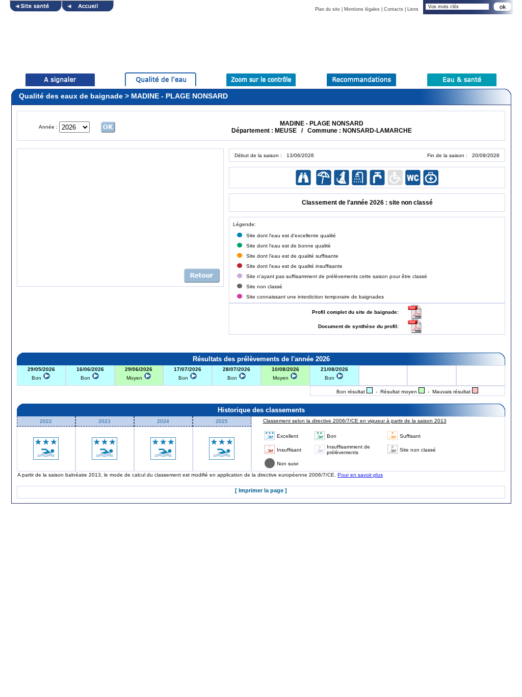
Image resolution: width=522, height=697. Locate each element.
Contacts (393, 9)
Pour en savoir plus (360, 475)
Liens (413, 9)
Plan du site (327, 9)
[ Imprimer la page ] (261, 490)
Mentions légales (362, 9)
